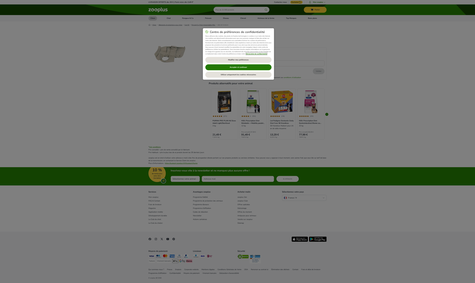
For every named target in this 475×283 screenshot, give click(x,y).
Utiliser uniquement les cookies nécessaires (238, 74)
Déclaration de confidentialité (256, 54)
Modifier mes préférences (238, 60)
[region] (238, 54)
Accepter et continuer (238, 67)
